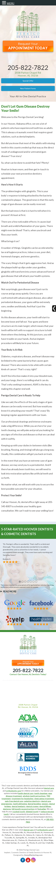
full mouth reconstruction (23, 809)
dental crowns (32, 806)
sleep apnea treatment (44, 798)
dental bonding (34, 804)
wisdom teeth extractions (34, 796)
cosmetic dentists (9, 819)
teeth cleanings (41, 793)
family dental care (25, 793)
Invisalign (42, 809)
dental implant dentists (42, 817)
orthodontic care (13, 791)
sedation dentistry (32, 801)
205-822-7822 (28, 67)
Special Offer (28, 81)
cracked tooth (18, 811)
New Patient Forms (28, 88)
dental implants (18, 806)
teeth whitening (20, 804)
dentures (7, 809)
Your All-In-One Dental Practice (28, 96)
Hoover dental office (41, 814)
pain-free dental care (14, 801)
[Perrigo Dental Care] (28, 37)
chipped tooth (32, 811)
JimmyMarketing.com (33, 855)
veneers (45, 804)
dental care (49, 788)
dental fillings (45, 806)
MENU (10, 3)
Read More (10, 591)
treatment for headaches (22, 798)
